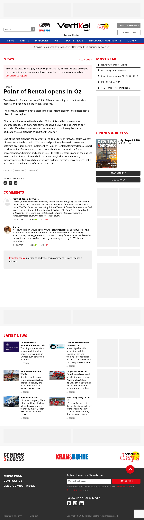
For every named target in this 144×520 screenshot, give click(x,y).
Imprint (33, 516)
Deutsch (76, 35)
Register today (17, 258)
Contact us (13, 481)
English (67, 35)
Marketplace (74, 40)
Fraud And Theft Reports (105, 40)
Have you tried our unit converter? (91, 46)
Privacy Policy (123, 486)
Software (33, 170)
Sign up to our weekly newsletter (52, 46)
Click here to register (17, 75)
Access (7, 170)
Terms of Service (74, 490)
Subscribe (126, 481)
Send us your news (19, 486)
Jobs (57, 40)
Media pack (118, 179)
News (10, 40)
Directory (41, 40)
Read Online (118, 173)
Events (24, 40)
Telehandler (19, 170)
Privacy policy (13, 516)
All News (84, 59)
